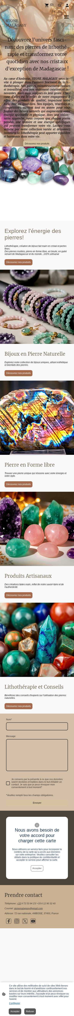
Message (11, 736)
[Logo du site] (20, 31)
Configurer (14, 1003)
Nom (9, 719)
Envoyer (37, 803)
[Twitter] (25, 921)
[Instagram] (16, 921)
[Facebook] (8, 921)
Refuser (30, 1011)
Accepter (37, 868)
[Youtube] (33, 921)
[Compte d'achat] (67, 5)
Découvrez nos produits (37, 143)
